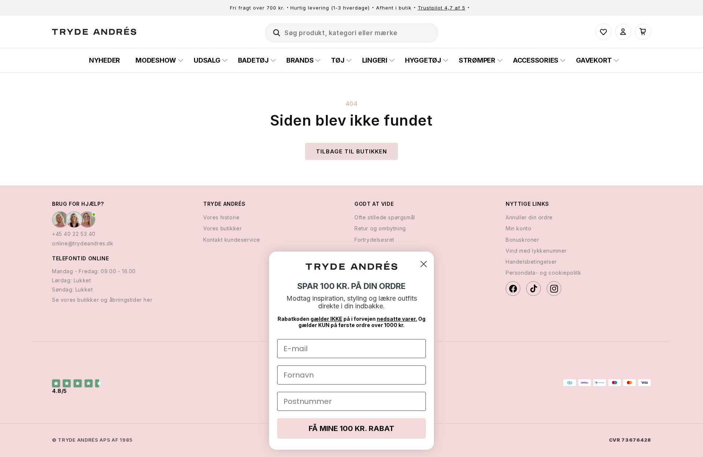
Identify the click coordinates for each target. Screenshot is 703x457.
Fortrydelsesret (374, 240)
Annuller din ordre (529, 217)
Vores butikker (222, 228)
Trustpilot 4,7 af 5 (441, 8)
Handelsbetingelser (531, 262)
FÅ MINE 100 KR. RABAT (351, 428)
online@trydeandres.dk (83, 243)
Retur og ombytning (380, 228)
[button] (273, 31)
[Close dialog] (424, 264)
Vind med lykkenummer (536, 251)
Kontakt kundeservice (231, 240)
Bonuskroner (522, 240)
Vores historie (221, 217)
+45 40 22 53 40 (74, 234)
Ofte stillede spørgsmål (384, 217)
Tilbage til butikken (351, 151)
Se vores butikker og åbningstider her (102, 300)
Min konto (518, 228)
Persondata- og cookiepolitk (543, 273)
